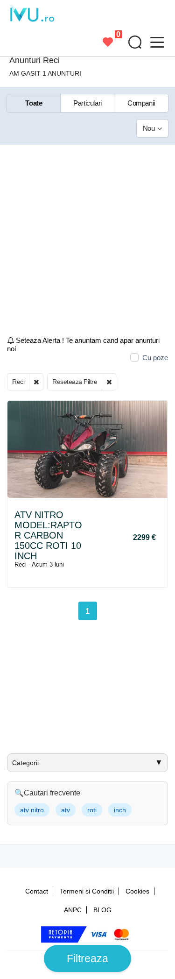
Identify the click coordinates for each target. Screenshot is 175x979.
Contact (36, 891)
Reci (18, 381)
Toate (33, 103)
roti (92, 810)
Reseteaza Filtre (74, 381)
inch (120, 810)
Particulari (87, 103)
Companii (141, 103)
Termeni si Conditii (87, 891)
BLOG (102, 910)
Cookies (137, 891)
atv (65, 810)
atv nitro (32, 810)
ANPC (73, 910)
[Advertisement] (87, 244)
